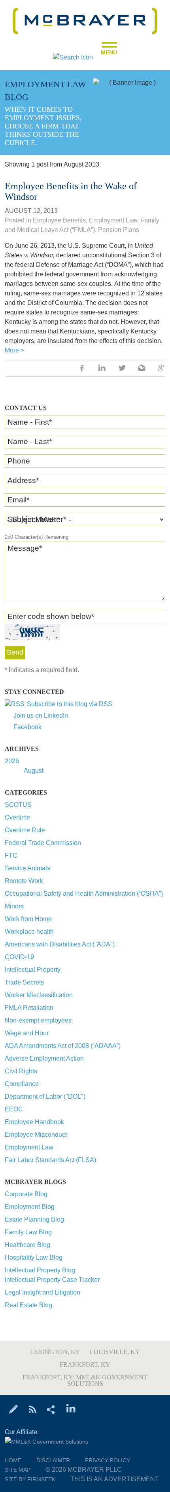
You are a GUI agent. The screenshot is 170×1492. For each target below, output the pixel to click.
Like (82, 368)
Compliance (22, 1083)
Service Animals (27, 868)
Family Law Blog (28, 1232)
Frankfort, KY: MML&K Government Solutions (85, 1380)
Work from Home (28, 919)
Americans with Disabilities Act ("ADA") (60, 944)
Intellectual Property (32, 969)
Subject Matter (33, 519)
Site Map (17, 1470)
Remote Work (24, 880)
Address (23, 480)
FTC (11, 855)
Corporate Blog (26, 1194)
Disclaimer (53, 1460)
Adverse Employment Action (44, 1058)
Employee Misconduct (36, 1134)
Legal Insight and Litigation (42, 1292)
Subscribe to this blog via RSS (69, 704)
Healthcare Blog (27, 1244)
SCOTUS (18, 804)
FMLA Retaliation (29, 1007)
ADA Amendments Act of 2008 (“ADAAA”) (63, 1045)
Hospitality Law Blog (33, 1257)
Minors (14, 906)
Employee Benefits (59, 220)
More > (14, 350)
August (33, 770)
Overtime (17, 817)
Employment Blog (30, 1206)
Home (13, 1460)
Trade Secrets (24, 982)
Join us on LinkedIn (40, 715)
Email (18, 500)
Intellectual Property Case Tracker (52, 1279)
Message (25, 548)
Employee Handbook (34, 1122)
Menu (109, 50)
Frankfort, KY (85, 1364)
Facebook (27, 727)
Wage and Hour (27, 1033)
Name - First (30, 422)
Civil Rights (21, 1071)
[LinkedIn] (71, 1409)
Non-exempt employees (38, 1020)
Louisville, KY (115, 1351)
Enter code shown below (51, 616)
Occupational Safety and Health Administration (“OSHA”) (84, 893)
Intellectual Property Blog (40, 1270)
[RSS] (32, 1409)
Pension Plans (118, 229)
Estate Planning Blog (34, 1219)
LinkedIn (102, 368)
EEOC (14, 1109)
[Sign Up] (14, 1409)
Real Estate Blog (28, 1305)
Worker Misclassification (39, 995)
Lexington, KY (55, 1351)
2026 (12, 761)
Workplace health (29, 931)
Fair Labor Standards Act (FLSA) (50, 1160)
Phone (19, 461)
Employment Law (29, 1147)
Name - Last (30, 441)
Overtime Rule (25, 830)
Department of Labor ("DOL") (45, 1096)
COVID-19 (19, 957)
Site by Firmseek (30, 1479)
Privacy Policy (107, 1460)
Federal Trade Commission (43, 842)
